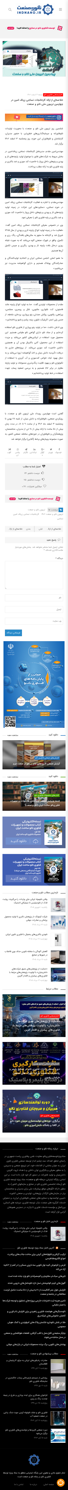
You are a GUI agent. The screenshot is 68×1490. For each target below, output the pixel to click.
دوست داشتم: (32, 473)
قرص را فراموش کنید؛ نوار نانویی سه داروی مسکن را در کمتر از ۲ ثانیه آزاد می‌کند (35, 1267)
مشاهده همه (12, 735)
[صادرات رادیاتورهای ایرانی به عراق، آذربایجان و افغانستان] (58, 1366)
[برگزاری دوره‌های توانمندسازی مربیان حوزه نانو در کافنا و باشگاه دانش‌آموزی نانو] (34, 1111)
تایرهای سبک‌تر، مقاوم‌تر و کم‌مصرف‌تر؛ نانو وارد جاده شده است (37, 1276)
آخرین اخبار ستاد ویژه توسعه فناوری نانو (35, 1248)
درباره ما (33, 1484)
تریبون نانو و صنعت (36, 510)
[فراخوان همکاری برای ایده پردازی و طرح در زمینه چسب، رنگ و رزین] (58, 1401)
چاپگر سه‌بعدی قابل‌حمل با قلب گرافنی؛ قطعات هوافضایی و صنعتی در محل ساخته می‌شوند (35, 1335)
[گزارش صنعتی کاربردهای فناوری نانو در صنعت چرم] (34, 754)
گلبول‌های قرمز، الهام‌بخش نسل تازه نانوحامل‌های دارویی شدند (37, 1283)
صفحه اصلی (48, 1484)
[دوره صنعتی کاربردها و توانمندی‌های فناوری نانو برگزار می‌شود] (58, 1436)
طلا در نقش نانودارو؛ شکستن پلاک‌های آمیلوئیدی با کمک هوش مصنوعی (36, 1325)
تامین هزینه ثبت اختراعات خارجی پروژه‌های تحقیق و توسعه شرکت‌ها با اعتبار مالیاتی (34, 1303)
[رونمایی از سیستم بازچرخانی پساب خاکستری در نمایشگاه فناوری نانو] (58, 1383)
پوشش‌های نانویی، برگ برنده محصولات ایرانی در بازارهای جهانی (36, 1345)
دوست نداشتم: (32, 480)
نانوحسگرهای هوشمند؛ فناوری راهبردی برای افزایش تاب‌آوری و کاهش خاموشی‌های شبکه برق (36, 1314)
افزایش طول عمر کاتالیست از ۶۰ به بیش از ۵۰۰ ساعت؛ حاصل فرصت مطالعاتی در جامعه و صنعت (35, 1292)
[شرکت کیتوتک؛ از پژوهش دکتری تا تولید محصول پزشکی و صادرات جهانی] (58, 922)
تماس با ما (18, 1484)
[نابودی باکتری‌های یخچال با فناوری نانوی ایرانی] (58, 940)
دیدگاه (59, 558)
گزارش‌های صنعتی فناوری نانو (47, 758)
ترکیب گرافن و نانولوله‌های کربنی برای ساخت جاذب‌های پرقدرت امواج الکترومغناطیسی (36, 1256)
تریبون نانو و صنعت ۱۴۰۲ (52, 514)
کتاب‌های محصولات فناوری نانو (46, 795)
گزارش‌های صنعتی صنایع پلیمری (46, 1063)
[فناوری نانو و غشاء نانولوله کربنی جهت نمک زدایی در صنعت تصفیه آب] (58, 1418)
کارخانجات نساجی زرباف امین (26, 514)
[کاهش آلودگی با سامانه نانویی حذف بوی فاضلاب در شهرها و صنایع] (58, 957)
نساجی (60, 519)
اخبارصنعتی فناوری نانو (53, 94)
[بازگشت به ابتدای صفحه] (3, 1487)
